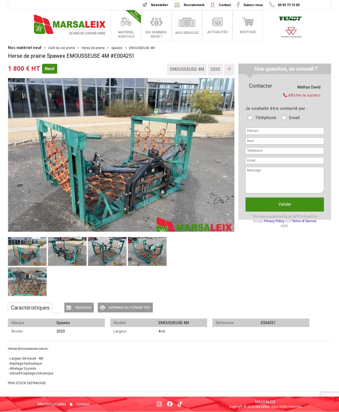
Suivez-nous (253, 5)
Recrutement (194, 5)
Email (294, 117)
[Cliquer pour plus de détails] (229, 68)
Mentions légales (52, 404)
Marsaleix (265, 402)
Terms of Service (304, 221)
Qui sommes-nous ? (156, 34)
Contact (224, 5)
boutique (248, 32)
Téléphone (265, 117)
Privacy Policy (274, 221)
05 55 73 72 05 (288, 5)
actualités (217, 32)
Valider (284, 204)
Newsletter (159, 5)
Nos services (187, 33)
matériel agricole (129, 24)
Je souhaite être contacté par (275, 108)
